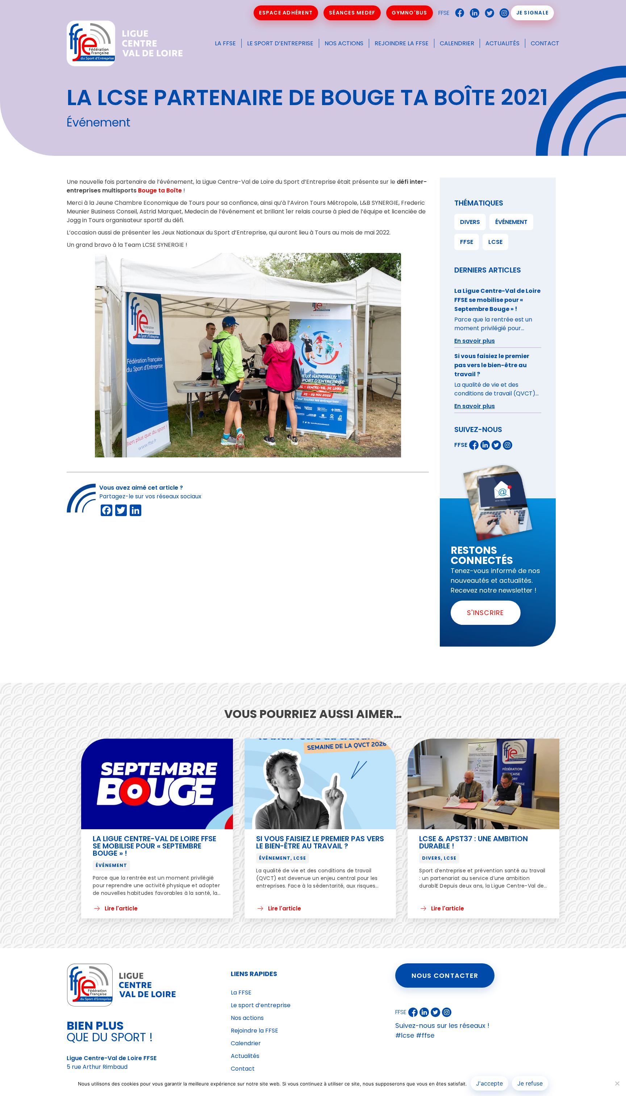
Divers (470, 222)
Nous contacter (445, 975)
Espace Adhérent (286, 12)
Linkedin (472, 13)
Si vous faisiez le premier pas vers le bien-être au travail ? (320, 842)
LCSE (495, 242)
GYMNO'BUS (409, 12)
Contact (545, 43)
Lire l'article (121, 908)
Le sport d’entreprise (280, 43)
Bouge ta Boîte (160, 190)
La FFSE (225, 43)
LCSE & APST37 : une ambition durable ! (473, 842)
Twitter (487, 13)
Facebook (457, 13)
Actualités (502, 43)
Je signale (532, 12)
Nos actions (344, 43)
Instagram (502, 13)
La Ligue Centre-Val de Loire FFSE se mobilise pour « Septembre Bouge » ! (154, 846)
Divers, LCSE (439, 858)
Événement (511, 222)
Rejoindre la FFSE (402, 43)
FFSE (444, 13)
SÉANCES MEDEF (352, 12)
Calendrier (457, 43)
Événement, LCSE (282, 858)
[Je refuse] (617, 1083)
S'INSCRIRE (485, 612)
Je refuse (530, 1083)
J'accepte (489, 1083)
